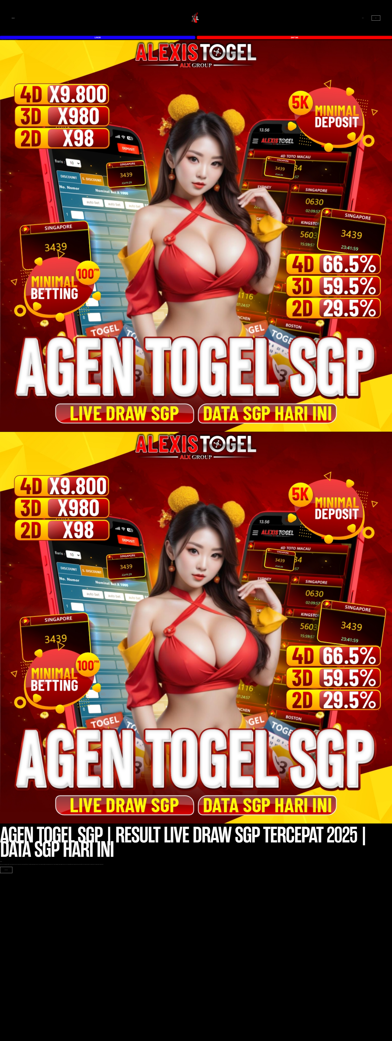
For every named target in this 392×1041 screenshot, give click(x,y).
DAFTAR (294, 37)
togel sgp (6, 864)
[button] (6, 870)
